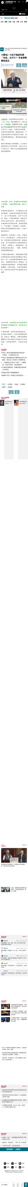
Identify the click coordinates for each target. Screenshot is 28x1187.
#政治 (3, 384)
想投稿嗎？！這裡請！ (14, 1149)
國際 (6, 21)
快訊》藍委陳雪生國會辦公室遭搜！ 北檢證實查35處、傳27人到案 (14, 204)
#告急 (16, 384)
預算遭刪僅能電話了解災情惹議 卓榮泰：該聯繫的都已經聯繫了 (23, 402)
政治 (2, 21)
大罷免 (3, 119)
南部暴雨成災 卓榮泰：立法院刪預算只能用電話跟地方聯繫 (9, 402)
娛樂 (25, 21)
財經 (10, 21)
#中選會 (10, 384)
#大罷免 (23, 384)
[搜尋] (26, 17)
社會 (13, 21)
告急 (23, 127)
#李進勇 (10, 387)
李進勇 (8, 127)
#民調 (3, 387)
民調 (8, 124)
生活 (21, 21)
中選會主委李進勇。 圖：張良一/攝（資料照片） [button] (14, 90)
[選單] (1, 17)
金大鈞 (6, 64)
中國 (17, 21)
